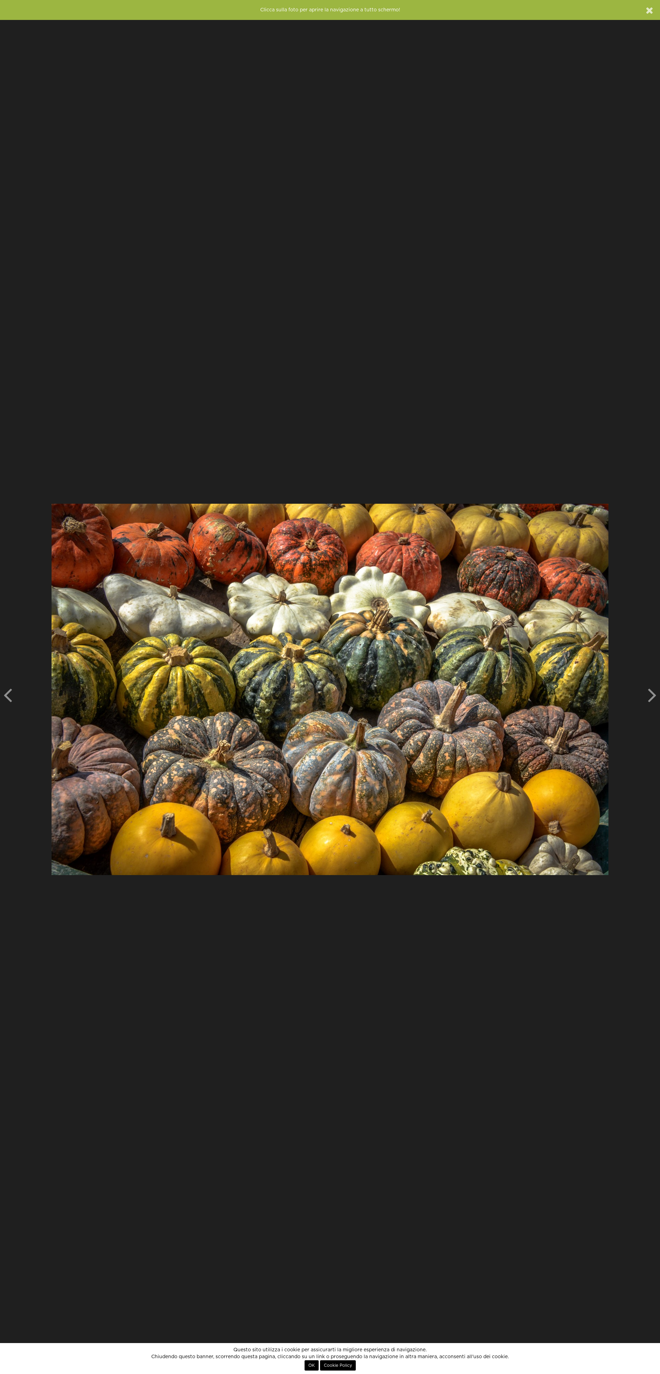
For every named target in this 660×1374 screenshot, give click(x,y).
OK (311, 1365)
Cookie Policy (338, 1365)
